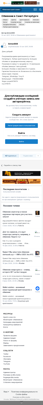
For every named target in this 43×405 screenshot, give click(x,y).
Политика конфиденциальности (24, 392)
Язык (6, 392)
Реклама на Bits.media (11, 375)
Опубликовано (20, 46)
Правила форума (10, 335)
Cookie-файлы (21, 394)
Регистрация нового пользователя (21, 125)
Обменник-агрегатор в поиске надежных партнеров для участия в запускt (17, 214)
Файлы (6, 343)
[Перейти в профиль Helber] (37, 233)
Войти (21, 141)
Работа (21, 226)
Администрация (9, 338)
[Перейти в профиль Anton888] (4, 45)
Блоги (5, 327)
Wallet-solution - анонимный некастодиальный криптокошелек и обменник (17, 289)
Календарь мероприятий (12, 322)
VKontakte (7, 359)
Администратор (9, 372)
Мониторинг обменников (12, 320)
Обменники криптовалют (26, 35)
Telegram (6, 361)
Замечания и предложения (13, 345)
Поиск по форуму (10, 340)
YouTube (6, 364)
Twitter (5, 354)
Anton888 (11, 33)
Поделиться (11, 156)
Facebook (7, 356)
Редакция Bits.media (11, 377)
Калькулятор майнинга (12, 325)
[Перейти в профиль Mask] (37, 253)
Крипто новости (9, 317)
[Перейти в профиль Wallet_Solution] (37, 288)
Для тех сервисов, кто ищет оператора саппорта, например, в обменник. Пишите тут (16, 234)
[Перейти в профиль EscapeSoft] (37, 213)
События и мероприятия (12, 382)
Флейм (21, 263)
